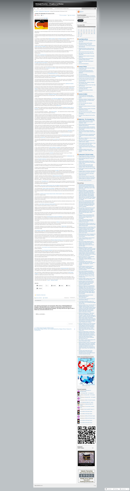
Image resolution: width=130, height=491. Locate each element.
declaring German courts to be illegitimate (54, 216)
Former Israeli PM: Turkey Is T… (89, 409)
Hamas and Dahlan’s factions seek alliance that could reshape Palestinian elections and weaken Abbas (87, 128)
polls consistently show (42, 54)
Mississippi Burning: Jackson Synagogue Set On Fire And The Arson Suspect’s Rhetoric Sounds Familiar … (87, 235)
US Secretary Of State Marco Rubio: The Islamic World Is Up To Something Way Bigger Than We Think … (87, 302)
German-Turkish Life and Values (48, 188)
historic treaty (64, 226)
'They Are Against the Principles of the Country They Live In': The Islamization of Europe (86, 96)
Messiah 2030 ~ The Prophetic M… (88, 393)
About (38, 8)
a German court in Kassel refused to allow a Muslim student (51, 193)
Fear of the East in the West (47, 250)
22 (94, 32)
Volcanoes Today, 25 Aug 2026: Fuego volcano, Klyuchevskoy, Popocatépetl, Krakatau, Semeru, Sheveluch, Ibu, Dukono (87, 165)
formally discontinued (42, 159)
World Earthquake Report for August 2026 (86, 176)
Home (34, 8)
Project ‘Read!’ (54, 111)
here (54, 139)
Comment (70, 323)
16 (78, 32)
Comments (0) (72, 297)
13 (89, 30)
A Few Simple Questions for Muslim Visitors (62, 8)
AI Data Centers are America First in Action (86, 78)
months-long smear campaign (40, 46)
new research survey (46, 247)
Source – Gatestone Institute (52, 280)
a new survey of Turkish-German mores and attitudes (50, 185)
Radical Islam (46, 11)
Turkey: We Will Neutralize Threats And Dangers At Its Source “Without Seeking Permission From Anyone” (86, 220)
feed (81, 11)
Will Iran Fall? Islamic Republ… (88, 411)
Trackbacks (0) (66, 297)
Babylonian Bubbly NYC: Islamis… (88, 402)
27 (89, 33)
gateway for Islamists (69, 83)
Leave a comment (72, 15)
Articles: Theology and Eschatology (47, 8)
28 (91, 33)
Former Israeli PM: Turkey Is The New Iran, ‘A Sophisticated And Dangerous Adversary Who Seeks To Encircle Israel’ (87, 224)
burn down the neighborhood (57, 98)
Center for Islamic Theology (56, 76)
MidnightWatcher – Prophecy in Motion (49, 4)
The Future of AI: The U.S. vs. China (85, 111)
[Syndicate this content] (77, 39)
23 (78, 33)
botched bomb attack (65, 268)
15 (94, 30)
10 (81, 30)
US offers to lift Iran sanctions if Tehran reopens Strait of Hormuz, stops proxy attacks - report (87, 146)
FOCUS (58, 222)
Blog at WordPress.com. (39, 485)
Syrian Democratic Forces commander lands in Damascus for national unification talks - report (87, 135)
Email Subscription (81, 15)
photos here (58, 105)
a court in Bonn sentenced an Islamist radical (47, 204)
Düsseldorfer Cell (45, 181)
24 (81, 33)
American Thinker (82, 66)
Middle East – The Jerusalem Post (86, 119)
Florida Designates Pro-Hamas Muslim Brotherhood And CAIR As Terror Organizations (86, 296)
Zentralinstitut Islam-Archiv (53, 73)
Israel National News (83, 39)
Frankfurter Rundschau (62, 38)
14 (91, 30)
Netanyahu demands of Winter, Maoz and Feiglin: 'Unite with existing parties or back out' (86, 49)
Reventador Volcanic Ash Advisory (85, 180)
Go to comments (64, 15)
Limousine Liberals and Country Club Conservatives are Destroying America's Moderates (86, 71)
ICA (43, 15)
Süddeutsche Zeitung (52, 94)
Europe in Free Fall (82, 101)
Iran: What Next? (82, 104)
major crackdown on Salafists (54, 147)
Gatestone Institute (83, 94)
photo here (43, 137)
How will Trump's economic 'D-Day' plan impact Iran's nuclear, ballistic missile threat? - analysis (87, 131)
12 (86, 30)
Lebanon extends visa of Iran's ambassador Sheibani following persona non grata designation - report (87, 121)
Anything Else (41, 11)
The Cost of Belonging (83, 74)
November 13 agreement (41, 230)
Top (95, 485)
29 (94, 33)
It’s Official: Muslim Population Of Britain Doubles (45, 327)
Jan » (81, 36)
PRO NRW (70, 130)
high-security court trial (57, 175)
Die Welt (56, 170)
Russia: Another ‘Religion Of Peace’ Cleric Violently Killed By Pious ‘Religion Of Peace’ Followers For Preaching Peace (53, 329)
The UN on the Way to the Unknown (85, 103)
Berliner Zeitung (52, 38)
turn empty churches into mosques (41, 62)
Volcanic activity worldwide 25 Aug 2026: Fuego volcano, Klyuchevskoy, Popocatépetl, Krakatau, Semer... (87, 162)
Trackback (46, 297)
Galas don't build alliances (84, 63)
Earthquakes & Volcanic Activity (86, 154)
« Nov (78, 36)
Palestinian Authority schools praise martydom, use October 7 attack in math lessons (86, 150)
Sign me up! (80, 20)
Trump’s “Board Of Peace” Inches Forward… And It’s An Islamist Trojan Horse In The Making (87, 239)
